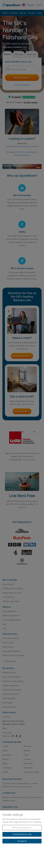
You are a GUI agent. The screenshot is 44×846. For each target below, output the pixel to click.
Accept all (22, 841)
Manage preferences (22, 827)
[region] (22, 828)
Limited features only (22, 834)
